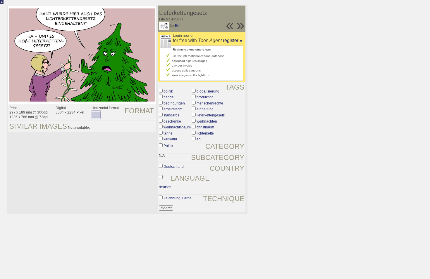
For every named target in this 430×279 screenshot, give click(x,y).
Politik (168, 146)
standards (171, 115)
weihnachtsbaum (177, 127)
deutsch (165, 187)
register (232, 40)
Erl (177, 26)
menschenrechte (210, 103)
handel (169, 97)
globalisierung (208, 91)
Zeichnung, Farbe (178, 198)
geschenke (172, 121)
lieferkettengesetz (211, 115)
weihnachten (207, 121)
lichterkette (205, 133)
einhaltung (205, 109)
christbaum (205, 127)
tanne (168, 133)
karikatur (170, 139)
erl (199, 139)
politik (168, 91)
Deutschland (174, 167)
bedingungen (174, 103)
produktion (205, 97)
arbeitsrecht (173, 109)
